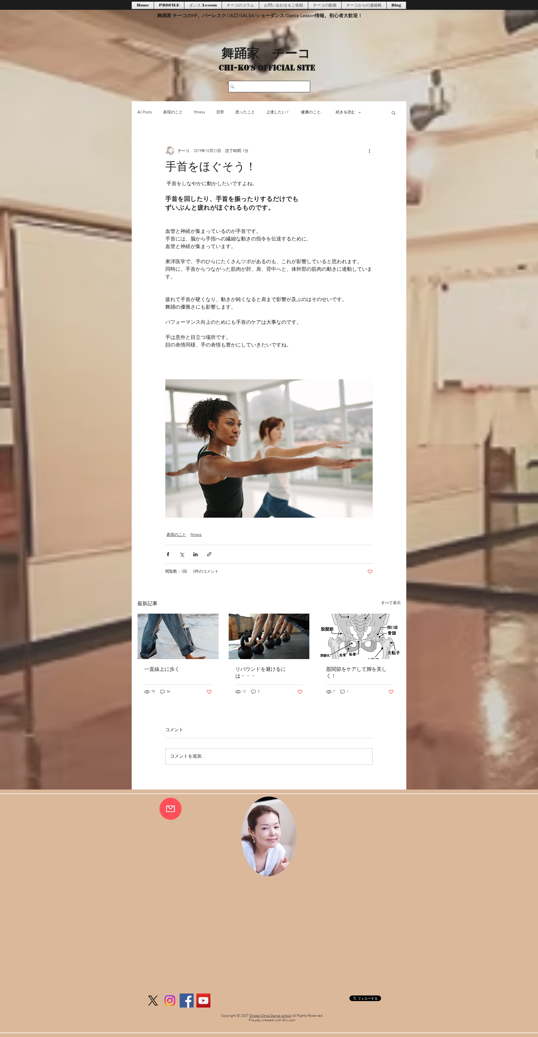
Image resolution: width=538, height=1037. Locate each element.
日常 (220, 112)
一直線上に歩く (162, 670)
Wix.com (288, 1020)
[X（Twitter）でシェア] (181, 554)
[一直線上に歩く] (178, 636)
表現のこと (173, 112)
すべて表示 (391, 603)
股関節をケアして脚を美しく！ (356, 673)
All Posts (144, 112)
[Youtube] (203, 1001)
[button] (393, 112)
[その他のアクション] (369, 151)
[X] (153, 1001)
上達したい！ (278, 112)
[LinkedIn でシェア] (195, 554)
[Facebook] (187, 1001)
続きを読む (345, 112)
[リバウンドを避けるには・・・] (269, 636)
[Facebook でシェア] (168, 554)
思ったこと (245, 112)
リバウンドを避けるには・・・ (260, 673)
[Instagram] (170, 1001)
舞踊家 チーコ (266, 52)
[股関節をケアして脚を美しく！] (359, 636)
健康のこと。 (312, 112)
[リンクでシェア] (209, 554)
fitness (199, 112)
